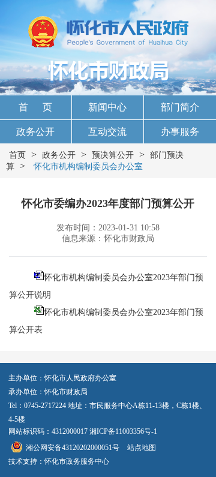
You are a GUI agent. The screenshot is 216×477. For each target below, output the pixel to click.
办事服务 (180, 132)
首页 (17, 155)
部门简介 (180, 107)
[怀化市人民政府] (108, 33)
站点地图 (141, 447)
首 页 (35, 107)
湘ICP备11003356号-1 (123, 431)
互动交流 (107, 132)
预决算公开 (113, 155)
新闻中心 (107, 107)
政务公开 (35, 132)
